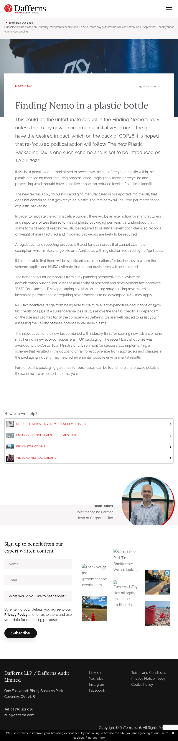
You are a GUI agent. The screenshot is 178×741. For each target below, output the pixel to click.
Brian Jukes (103, 506)
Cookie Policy (142, 684)
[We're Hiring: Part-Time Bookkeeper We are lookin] (126, 561)
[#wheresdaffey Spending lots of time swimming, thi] (157, 613)
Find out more (95, 737)
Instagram (97, 684)
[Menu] (169, 9)
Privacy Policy (16, 615)
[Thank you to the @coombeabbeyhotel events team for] (94, 576)
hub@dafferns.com (19, 715)
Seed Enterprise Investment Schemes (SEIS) (51, 424)
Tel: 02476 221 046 (18, 709)
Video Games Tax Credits (36, 457)
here (122, 368)
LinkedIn (95, 673)
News (19, 86)
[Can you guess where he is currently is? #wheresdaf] (94, 608)
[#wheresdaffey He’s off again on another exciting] (126, 593)
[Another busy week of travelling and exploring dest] (157, 582)
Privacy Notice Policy (148, 678)
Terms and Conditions (148, 673)
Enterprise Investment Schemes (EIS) (46, 435)
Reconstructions (30, 446)
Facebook (97, 690)
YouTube (96, 678)
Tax (29, 86)
